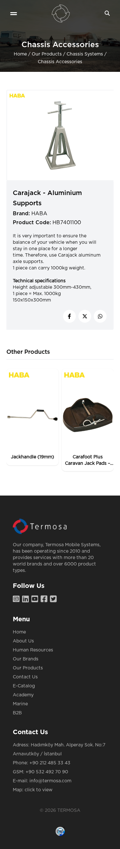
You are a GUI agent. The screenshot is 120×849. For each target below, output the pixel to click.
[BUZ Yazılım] (60, 831)
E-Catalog (24, 686)
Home (20, 54)
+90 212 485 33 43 (49, 763)
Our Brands (25, 659)
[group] (32, 417)
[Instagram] (17, 599)
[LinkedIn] (26, 599)
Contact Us (25, 677)
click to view (38, 790)
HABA (39, 213)
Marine (20, 704)
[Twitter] (54, 599)
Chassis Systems (85, 54)
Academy (23, 695)
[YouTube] (36, 599)
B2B (17, 713)
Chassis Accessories (60, 62)
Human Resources (33, 650)
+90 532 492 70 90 (47, 772)
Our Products (47, 54)
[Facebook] (45, 599)
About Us (23, 641)
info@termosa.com (50, 781)
